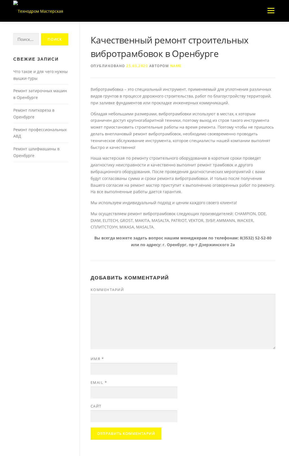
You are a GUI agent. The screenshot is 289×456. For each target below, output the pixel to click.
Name (176, 65)
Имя (97, 358)
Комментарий (107, 289)
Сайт (96, 406)
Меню (271, 10)
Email (99, 382)
